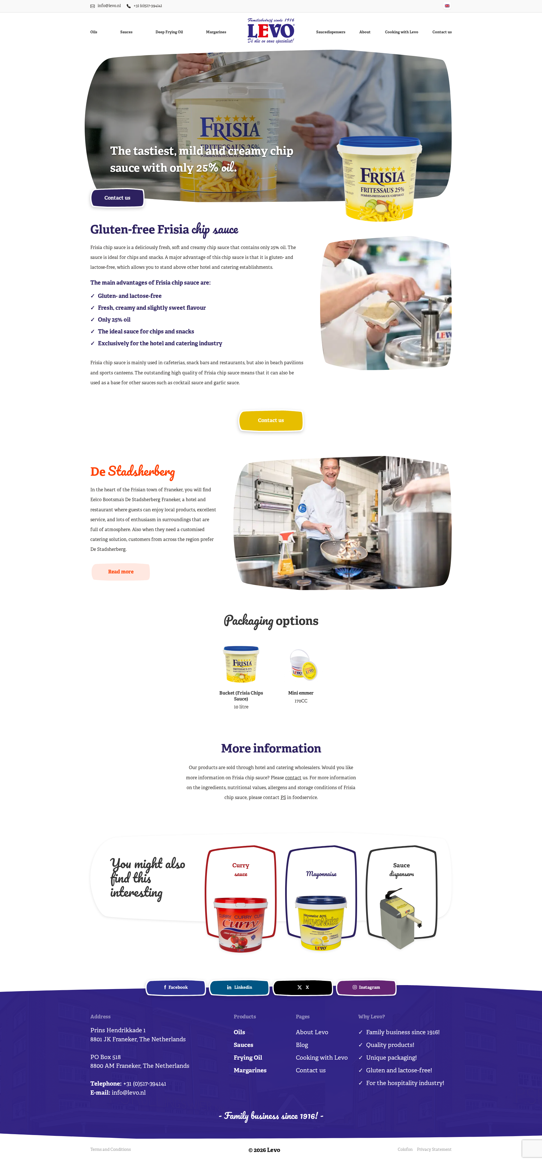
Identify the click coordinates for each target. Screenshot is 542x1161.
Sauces (126, 32)
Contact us (442, 32)
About (365, 32)
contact (293, 778)
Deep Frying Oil (169, 32)
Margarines (216, 32)
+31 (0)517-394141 (148, 6)
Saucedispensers (330, 32)
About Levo (312, 1032)
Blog (302, 1045)
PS (283, 798)
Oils (93, 32)
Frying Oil (248, 1058)
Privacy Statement (434, 1149)
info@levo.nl (109, 6)
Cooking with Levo (401, 32)
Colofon (405, 1149)
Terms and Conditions (110, 1149)
